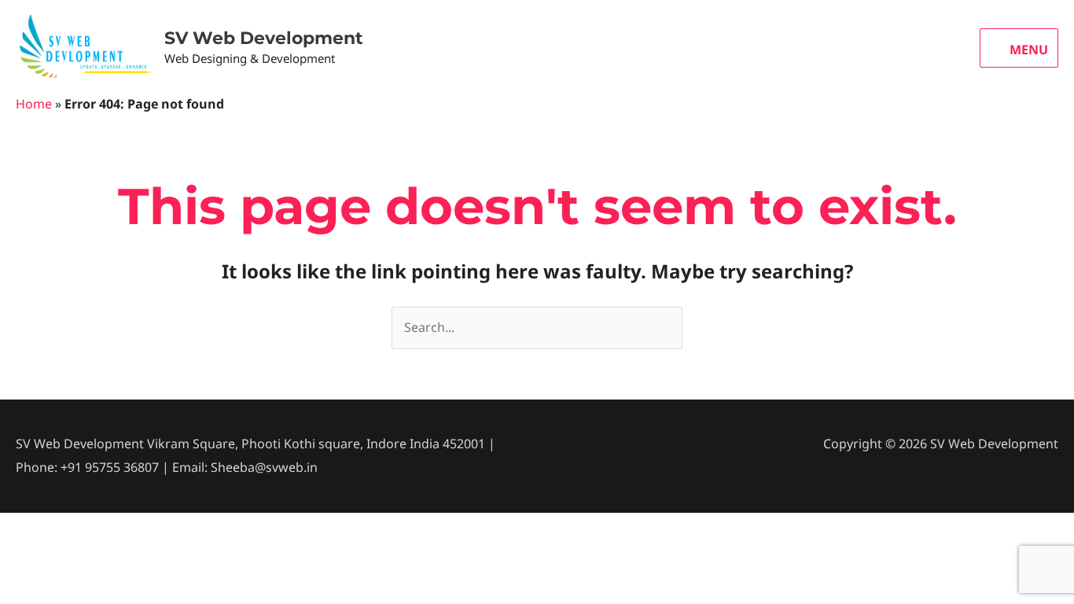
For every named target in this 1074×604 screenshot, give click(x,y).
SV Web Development (263, 38)
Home (34, 103)
